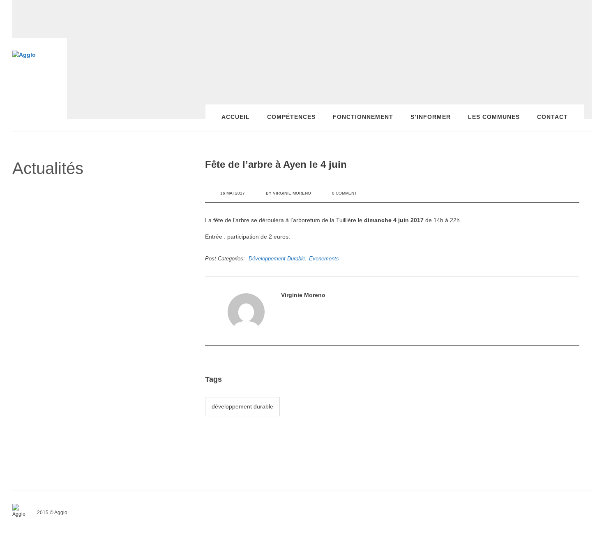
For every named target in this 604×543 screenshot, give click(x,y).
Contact (552, 117)
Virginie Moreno (292, 193)
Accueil (235, 117)
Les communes (494, 117)
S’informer (430, 117)
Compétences (291, 117)
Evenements (324, 259)
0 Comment (344, 193)
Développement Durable (277, 259)
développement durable (242, 406)
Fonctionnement (363, 117)
